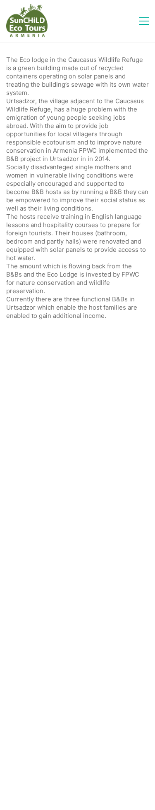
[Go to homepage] (27, 21)
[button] (144, 21)
